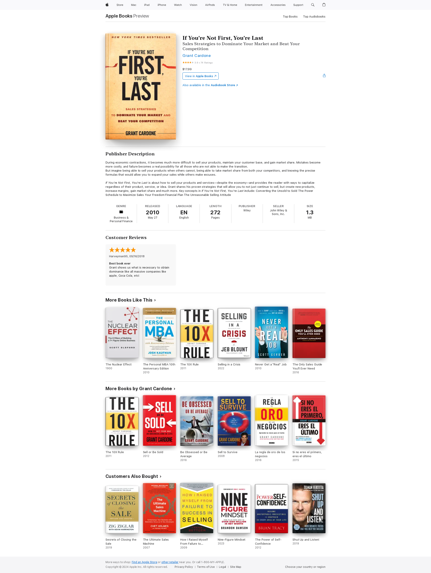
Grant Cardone (197, 55)
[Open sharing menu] (324, 76)
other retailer (169, 562)
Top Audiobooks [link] (314, 16)
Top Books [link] (290, 16)
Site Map (235, 567)
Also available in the (209, 85)
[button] (312, 5)
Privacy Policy (184, 567)
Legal (222, 567)
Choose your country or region (305, 567)
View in (199, 76)
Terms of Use (206, 567)
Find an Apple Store (144, 562)
